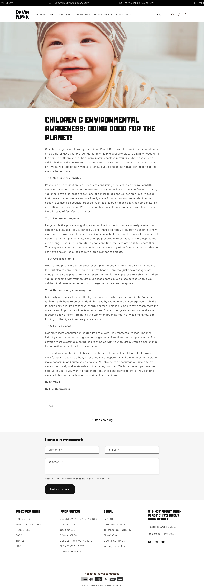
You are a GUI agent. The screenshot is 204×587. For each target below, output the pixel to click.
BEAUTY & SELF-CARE (28, 524)
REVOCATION (111, 535)
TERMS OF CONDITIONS (117, 530)
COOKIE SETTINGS (114, 540)
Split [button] (51, 406)
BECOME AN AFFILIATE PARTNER (78, 519)
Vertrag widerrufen (114, 546)
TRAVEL (20, 540)
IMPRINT (108, 519)
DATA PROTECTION (114, 524)
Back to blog (104, 420)
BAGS (19, 535)
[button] (39, 14)
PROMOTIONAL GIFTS (72, 546)
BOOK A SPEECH (69, 535)
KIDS (18, 546)
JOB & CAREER (68, 530)
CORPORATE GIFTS (70, 551)
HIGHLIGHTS (23, 519)
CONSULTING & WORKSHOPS (76, 540)
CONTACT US (67, 524)
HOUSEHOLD (23, 530)
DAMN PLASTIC (97, 585)
